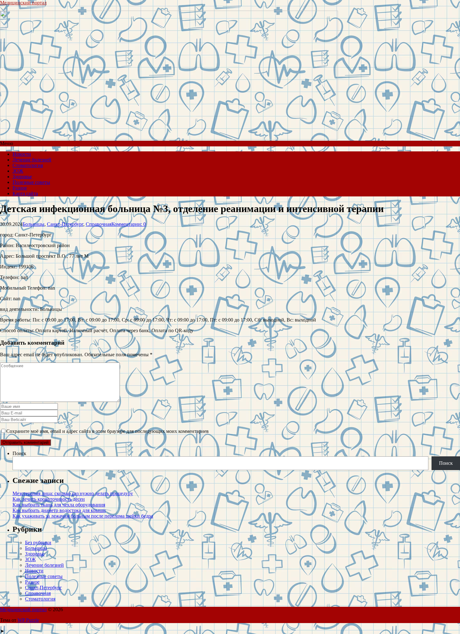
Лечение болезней (32, 159)
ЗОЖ (18, 171)
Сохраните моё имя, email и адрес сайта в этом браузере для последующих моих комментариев (107, 431)
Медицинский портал (23, 2)
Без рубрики (38, 542)
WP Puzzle (28, 620)
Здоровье (22, 176)
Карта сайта (25, 193)
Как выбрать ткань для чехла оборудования (59, 504)
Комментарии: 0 (128, 224)
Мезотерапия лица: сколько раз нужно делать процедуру (73, 493)
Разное (20, 187)
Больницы (33, 224)
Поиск (19, 453)
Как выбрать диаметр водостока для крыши (59, 510)
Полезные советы (31, 182)
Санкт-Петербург (65, 224)
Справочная (98, 224)
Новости (22, 154)
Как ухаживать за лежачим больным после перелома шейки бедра (83, 516)
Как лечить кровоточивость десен (49, 499)
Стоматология (28, 165)
